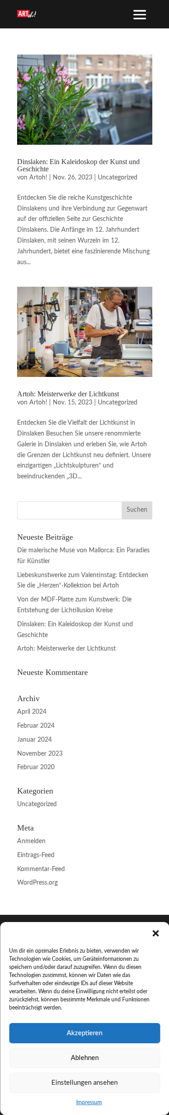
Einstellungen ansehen (84, 1082)
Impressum (89, 1102)
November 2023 (40, 754)
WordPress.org (37, 883)
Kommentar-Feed (41, 869)
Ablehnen (85, 1058)
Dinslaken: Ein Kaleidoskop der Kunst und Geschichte (78, 165)
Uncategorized (117, 177)
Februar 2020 (36, 767)
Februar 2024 (36, 726)
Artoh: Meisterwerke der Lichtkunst (68, 394)
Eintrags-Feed (36, 855)
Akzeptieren (84, 1033)
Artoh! (38, 177)
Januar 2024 (34, 740)
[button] (155, 933)
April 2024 (31, 712)
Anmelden (31, 841)
